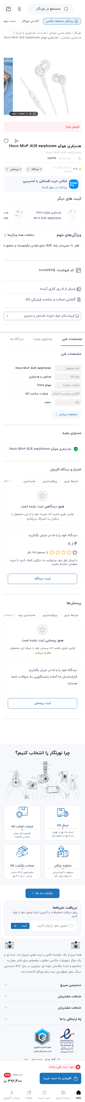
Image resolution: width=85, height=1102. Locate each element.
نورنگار (77, 33)
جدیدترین (29, 481)
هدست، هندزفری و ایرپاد (30, 33)
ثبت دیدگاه (42, 578)
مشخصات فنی (72, 339)
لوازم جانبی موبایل (60, 33)
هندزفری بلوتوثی (71, 38)
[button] (16, 141)
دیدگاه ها (17, 339)
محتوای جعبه (43, 339)
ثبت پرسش (42, 703)
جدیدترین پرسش (24, 615)
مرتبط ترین (71, 481)
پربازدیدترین (49, 481)
